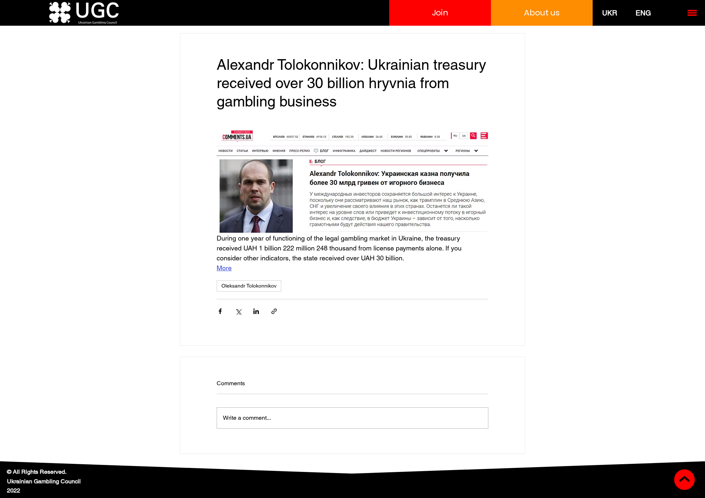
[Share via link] (274, 311)
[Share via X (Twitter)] (238, 311)
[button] (440, 13)
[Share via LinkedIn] (256, 311)
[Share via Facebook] (220, 311)
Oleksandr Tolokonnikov (248, 286)
